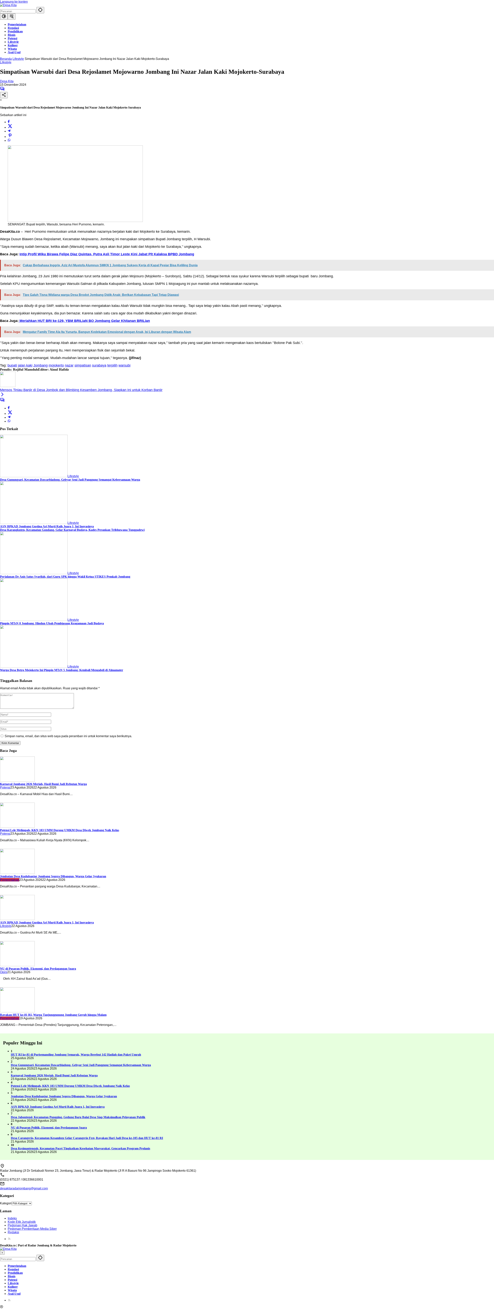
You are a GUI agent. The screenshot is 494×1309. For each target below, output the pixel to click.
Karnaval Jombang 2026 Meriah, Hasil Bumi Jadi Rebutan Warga (43, 784)
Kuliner (13, 1286)
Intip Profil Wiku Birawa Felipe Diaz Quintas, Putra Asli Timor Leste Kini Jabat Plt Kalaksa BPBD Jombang (106, 254)
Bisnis (11, 1276)
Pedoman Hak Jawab (22, 1225)
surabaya (99, 365)
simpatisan (82, 365)
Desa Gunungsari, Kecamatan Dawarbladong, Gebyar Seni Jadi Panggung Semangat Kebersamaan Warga (70, 479)
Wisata (12, 1290)
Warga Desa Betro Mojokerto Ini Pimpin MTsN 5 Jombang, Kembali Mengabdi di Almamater (61, 670)
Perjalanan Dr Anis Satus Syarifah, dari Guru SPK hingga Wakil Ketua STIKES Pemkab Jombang (65, 576)
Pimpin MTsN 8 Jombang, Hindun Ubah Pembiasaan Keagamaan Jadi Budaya (52, 623)
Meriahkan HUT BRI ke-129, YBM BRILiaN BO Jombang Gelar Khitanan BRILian (84, 321)
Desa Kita (7, 81)
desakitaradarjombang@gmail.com (24, 1188)
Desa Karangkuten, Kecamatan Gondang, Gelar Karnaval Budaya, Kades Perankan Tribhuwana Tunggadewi (72, 529)
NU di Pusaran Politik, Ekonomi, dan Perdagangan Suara (38, 968)
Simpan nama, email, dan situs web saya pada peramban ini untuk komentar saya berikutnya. (68, 736)
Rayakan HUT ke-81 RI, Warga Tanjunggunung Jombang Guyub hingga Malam (53, 1014)
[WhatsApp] (9, 140)
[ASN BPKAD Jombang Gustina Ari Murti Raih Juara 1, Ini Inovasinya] (34, 523)
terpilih (112, 365)
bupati (12, 365)
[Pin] (10, 136)
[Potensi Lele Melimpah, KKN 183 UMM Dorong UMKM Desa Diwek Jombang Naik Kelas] (17, 826)
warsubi (124, 365)
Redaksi (13, 1232)
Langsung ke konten (14, 1)
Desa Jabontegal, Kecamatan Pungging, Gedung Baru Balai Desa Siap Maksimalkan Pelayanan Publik (78, 1117)
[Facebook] (9, 122)
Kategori (6, 1203)
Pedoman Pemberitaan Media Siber (32, 1228)
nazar (69, 365)
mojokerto (56, 365)
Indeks (12, 1218)
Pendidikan (15, 1272)
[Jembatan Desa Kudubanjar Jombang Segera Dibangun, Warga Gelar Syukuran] (17, 872)
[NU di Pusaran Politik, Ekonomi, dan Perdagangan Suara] (17, 965)
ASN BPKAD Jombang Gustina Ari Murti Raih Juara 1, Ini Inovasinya (47, 526)
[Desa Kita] (8, 5)
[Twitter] (10, 127)
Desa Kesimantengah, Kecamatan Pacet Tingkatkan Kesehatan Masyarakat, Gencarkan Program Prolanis (80, 1148)
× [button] (2, 1252)
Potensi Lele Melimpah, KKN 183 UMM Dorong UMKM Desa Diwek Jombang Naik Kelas (59, 830)
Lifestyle (5, 62)
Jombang (40, 365)
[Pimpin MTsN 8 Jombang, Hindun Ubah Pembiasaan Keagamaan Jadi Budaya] (34, 619)
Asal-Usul (14, 1293)
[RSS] (9, 1238)
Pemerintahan (9, 879)
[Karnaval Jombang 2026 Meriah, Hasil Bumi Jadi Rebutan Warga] (17, 780)
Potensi (5, 787)
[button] (40, 10)
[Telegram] (9, 131)
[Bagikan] (4, 95)
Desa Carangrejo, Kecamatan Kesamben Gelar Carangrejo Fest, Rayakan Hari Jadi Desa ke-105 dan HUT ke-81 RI (87, 1138)
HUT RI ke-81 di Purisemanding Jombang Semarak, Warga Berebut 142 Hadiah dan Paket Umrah (76, 1054)
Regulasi (13, 1269)
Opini (3, 972)
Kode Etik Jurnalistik (22, 1221)
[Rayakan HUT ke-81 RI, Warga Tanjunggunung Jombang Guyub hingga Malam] (17, 1011)
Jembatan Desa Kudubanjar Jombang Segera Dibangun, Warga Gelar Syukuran (53, 876)
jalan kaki (25, 365)
